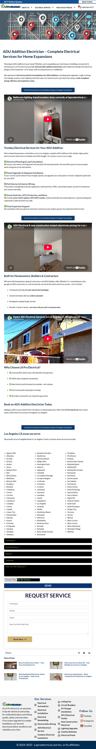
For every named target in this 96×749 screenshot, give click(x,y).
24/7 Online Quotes (13, 1)
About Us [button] (25, 8)
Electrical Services (42, 8)
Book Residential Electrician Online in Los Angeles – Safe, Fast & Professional (32, 676)
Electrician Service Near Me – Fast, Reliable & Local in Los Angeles (77, 664)
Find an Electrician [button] (64, 8)
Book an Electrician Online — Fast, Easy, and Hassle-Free (31, 664)
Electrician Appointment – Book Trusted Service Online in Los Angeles (78, 675)
